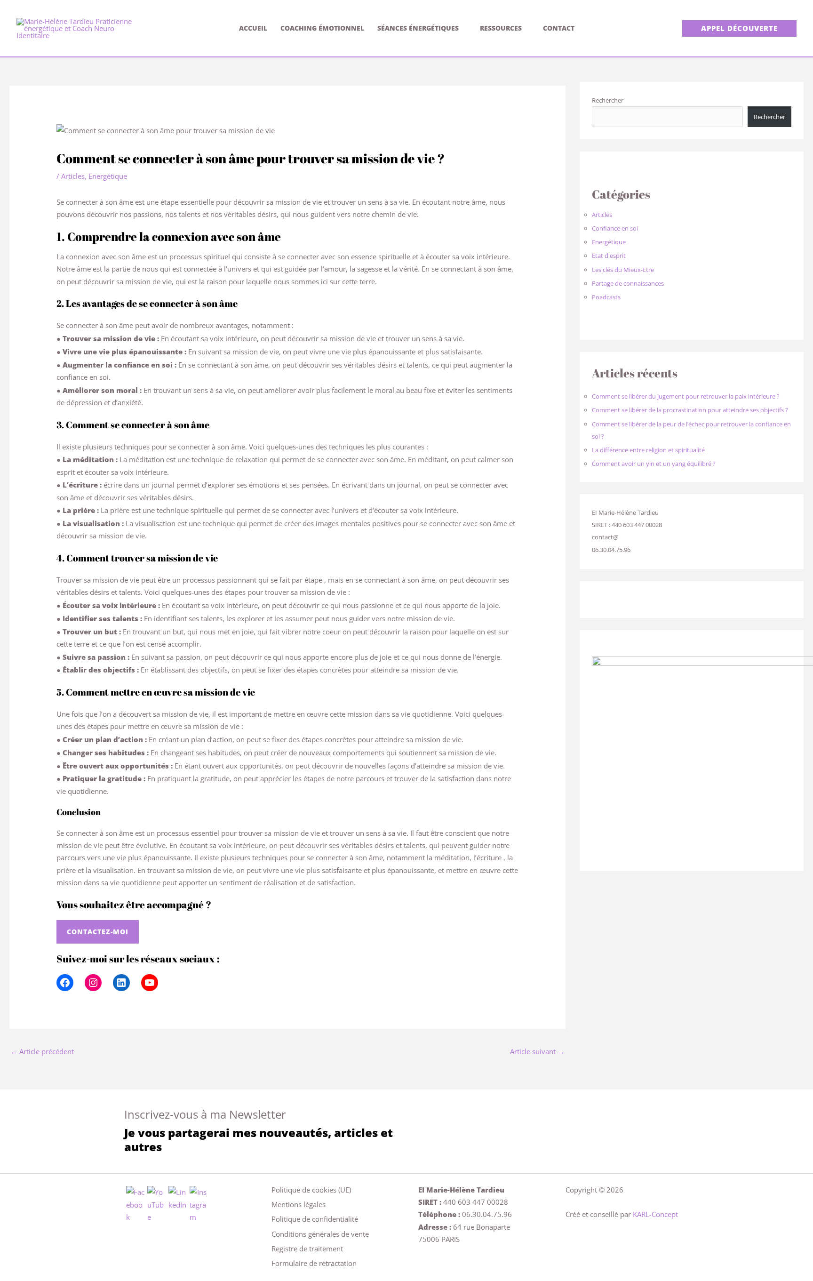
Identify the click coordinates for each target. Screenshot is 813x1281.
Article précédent (42, 1051)
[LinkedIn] (121, 982)
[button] (739, 28)
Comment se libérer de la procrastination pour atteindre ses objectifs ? (690, 410)
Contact (558, 28)
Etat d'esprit (609, 255)
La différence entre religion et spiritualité (648, 450)
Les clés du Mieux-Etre (623, 269)
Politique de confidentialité (314, 1219)
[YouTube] (149, 982)
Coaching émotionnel (322, 28)
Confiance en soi (615, 228)
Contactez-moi (97, 931)
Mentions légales (298, 1204)
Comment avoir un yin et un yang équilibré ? (654, 463)
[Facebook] (64, 982)
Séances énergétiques (418, 28)
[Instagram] (93, 982)
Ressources (501, 28)
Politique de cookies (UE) (311, 1189)
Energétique (107, 176)
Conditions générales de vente (320, 1234)
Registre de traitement (307, 1248)
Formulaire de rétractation (314, 1263)
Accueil (253, 28)
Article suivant (537, 1051)
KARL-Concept (655, 1214)
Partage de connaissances (628, 283)
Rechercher (607, 100)
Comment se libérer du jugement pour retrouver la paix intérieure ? (686, 396)
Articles (73, 176)
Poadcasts (606, 297)
